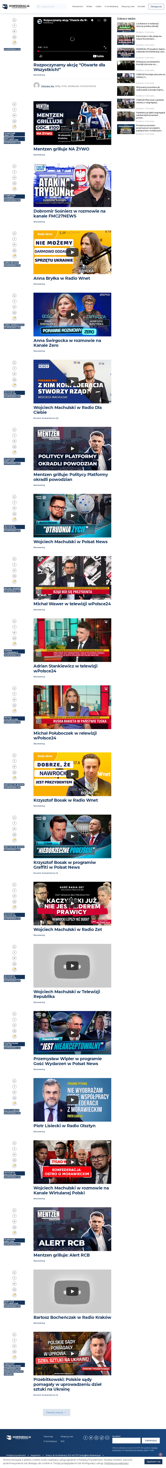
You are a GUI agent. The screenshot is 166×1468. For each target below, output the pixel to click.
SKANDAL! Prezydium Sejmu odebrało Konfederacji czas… (151, 50)
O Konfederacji (111, 6)
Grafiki (98, 6)
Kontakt (141, 6)
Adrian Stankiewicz (11, 651)
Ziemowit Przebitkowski (12, 1365)
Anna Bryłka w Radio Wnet (61, 278)
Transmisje (48, 1436)
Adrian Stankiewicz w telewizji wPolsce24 (65, 668)
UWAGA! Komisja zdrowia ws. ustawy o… (151, 75)
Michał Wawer (12, 588)
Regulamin (36, 1455)
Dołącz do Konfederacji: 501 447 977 (62, 1455)
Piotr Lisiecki (11, 1110)
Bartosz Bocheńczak (11, 139)
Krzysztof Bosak (14, 784)
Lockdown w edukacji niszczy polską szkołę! (147, 24)
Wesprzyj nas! (127, 6)
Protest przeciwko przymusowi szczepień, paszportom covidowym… (149, 128)
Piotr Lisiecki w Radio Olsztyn (64, 1125)
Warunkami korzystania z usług (136, 1450)
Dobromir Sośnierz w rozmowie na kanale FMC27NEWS (69, 213)
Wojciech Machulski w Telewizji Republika (66, 994)
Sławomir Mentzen (9, 134)
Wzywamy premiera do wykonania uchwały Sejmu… (150, 88)
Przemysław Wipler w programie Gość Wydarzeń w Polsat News (67, 1061)
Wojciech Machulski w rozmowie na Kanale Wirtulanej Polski (71, 1190)
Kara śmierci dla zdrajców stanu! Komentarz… (149, 37)
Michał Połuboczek (11, 718)
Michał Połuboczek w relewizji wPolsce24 (65, 735)
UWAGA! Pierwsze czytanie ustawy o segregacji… (150, 101)
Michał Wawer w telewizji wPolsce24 (72, 603)
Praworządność (13, 1371)
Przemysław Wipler (11, 1044)
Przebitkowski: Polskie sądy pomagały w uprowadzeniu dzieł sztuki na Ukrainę (67, 1384)
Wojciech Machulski (10, 393)
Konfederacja (12, 49)
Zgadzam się (153, 1461)
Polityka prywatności (16, 1455)
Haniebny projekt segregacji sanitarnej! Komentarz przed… (150, 115)
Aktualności (77, 6)
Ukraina (8, 1374)
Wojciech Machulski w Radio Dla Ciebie (67, 410)
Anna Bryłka (11, 262)
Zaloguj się (156, 6)
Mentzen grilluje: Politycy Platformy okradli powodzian (70, 477)
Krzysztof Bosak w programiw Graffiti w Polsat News (64, 865)
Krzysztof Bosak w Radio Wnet (65, 800)
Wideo (89, 6)
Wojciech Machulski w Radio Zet (67, 929)
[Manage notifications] (160, 1454)
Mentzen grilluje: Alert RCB (61, 1255)
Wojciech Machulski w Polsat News (70, 541)
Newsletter (116, 1436)
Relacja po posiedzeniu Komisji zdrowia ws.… (148, 63)
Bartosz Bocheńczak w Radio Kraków (72, 1317)
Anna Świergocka (14, 325)
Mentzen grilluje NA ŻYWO (61, 149)
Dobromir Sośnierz (9, 196)
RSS (62, 1441)
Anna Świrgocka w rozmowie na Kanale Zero (67, 343)
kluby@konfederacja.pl (90, 1455)
